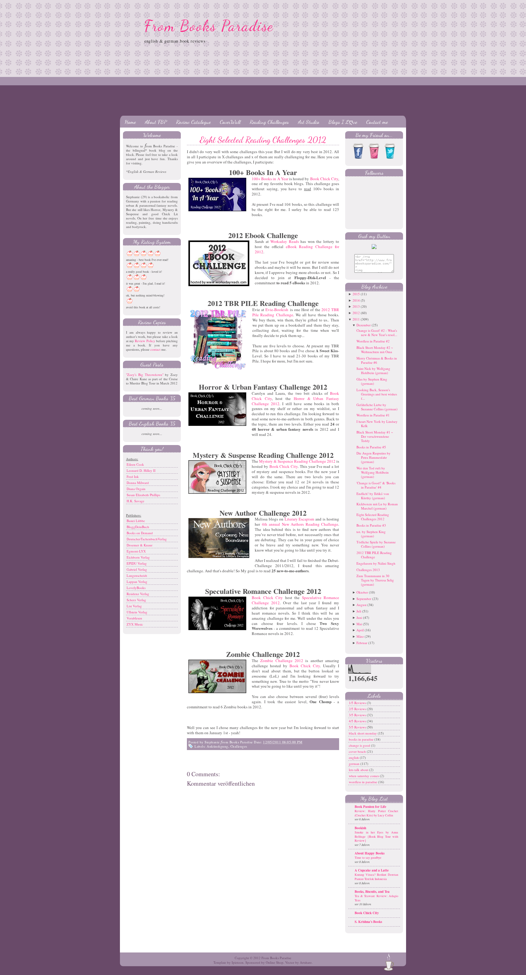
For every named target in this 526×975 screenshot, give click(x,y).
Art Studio (308, 121)
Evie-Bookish (276, 309)
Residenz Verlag (138, 593)
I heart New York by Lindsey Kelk (377, 423)
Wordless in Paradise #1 (373, 415)
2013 (356, 306)
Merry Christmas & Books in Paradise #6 (376, 360)
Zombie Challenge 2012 (281, 660)
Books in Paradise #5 (371, 447)
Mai (359, 624)
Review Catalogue (193, 121)
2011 (356, 319)
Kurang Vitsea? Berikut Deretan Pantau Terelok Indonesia (376, 876)
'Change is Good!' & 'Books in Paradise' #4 (375, 485)
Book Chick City (324, 178)
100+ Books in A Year (270, 178)
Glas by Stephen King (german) (371, 381)
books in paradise (361, 739)
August (361, 604)
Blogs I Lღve (342, 121)
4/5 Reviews (358, 721)
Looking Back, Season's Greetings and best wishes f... (376, 394)
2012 (356, 312)
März (360, 636)
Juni (359, 617)
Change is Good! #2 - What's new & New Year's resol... (376, 332)
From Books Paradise (209, 26)
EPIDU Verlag (137, 563)
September (363, 598)
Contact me (377, 121)
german (354, 763)
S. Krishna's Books (368, 921)
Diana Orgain (136, 488)
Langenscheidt (137, 575)
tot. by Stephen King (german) (371, 533)
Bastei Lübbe (136, 520)
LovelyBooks (136, 587)
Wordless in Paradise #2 (373, 341)
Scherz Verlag (136, 600)
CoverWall (230, 121)
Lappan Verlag (137, 581)
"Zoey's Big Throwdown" (144, 374)
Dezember (363, 325)
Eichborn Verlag (138, 557)
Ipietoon (238, 962)
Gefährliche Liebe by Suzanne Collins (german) (377, 406)
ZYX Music (135, 624)
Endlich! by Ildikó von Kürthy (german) (372, 495)
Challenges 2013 (368, 569)
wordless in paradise (363, 782)
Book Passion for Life (370, 806)
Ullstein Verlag (137, 612)
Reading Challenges (269, 121)
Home (130, 121)
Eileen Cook (135, 464)
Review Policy (145, 340)
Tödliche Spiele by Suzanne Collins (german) (376, 544)
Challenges (238, 746)
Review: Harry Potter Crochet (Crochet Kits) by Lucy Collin (376, 813)
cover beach (358, 751)
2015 (356, 294)
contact (155, 349)
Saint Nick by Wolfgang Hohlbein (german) (373, 370)
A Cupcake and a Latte (372, 870)
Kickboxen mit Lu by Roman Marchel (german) (377, 506)
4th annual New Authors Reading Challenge (300, 524)
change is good (360, 745)
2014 (356, 300)
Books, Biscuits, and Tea (372, 891)
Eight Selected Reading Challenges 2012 (263, 140)
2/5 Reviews (358, 709)
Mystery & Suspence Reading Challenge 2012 (297, 461)
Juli (358, 611)
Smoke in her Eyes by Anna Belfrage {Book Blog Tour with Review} (376, 836)
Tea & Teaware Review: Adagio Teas (376, 898)
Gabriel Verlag (137, 569)
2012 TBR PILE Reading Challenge (374, 554)
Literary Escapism (299, 519)
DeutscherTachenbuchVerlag (147, 539)
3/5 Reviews (358, 715)
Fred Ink (133, 476)
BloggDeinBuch (138, 526)
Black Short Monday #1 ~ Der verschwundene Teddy (374, 436)
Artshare (306, 962)
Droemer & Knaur (140, 545)
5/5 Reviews (358, 727)
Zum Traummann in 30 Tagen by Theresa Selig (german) (375, 580)
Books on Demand (140, 533)
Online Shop (274, 962)
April (360, 630)
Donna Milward (138, 482)
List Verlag (134, 606)
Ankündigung (217, 746)
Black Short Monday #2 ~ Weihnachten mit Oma (374, 349)
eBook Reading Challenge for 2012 (297, 249)
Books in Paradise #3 (371, 525)
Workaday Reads (284, 241)
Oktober (362, 592)
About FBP (156, 121)
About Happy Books (369, 853)
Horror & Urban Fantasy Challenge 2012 (295, 401)
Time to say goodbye (368, 857)
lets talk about (359, 769)
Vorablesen (134, 618)
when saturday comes (364, 775)
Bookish (360, 828)
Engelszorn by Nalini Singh (375, 563)
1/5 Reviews (358, 702)
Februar (361, 642)
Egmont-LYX (136, 551)
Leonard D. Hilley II (141, 470)
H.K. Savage (135, 501)
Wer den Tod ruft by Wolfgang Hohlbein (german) (372, 472)
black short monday (363, 733)
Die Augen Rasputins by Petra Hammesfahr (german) (373, 457)
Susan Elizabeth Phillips (143, 495)
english (354, 757)
